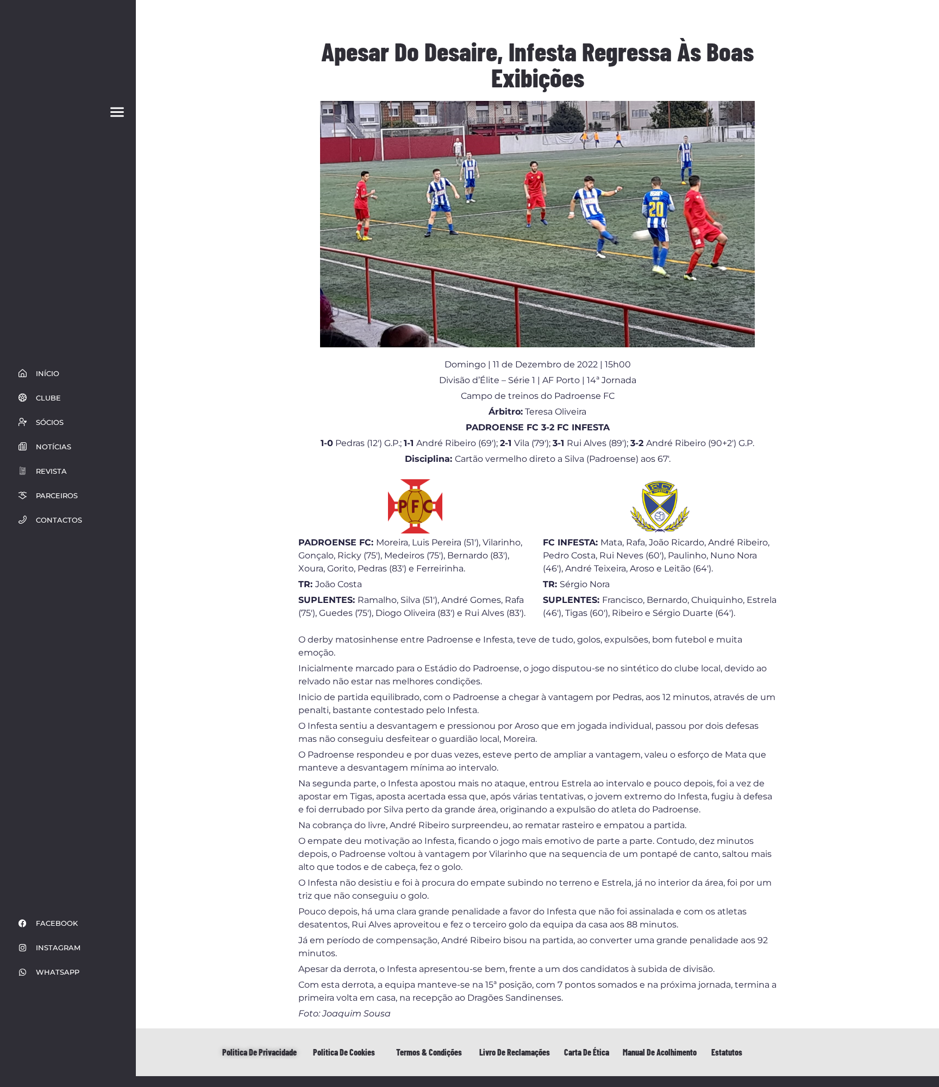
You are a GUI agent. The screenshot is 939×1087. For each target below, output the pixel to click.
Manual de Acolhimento (660, 1052)
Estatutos (726, 1052)
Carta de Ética (586, 1052)
